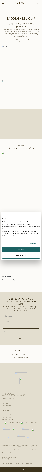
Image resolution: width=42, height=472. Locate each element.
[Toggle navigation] (3, 4)
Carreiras (4, 409)
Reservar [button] (21, 469)
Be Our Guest (5, 407)
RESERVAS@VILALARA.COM (8, 398)
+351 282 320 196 (24, 354)
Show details (31, 243)
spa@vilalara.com (23, 357)
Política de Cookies (7, 417)
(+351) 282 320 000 (6, 393)
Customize (20, 256)
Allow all (21, 249)
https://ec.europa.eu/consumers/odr (14, 448)
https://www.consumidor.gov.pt (11, 451)
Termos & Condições (7, 414)
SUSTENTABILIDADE (6, 405)
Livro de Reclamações (7, 419)
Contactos (5, 403)
